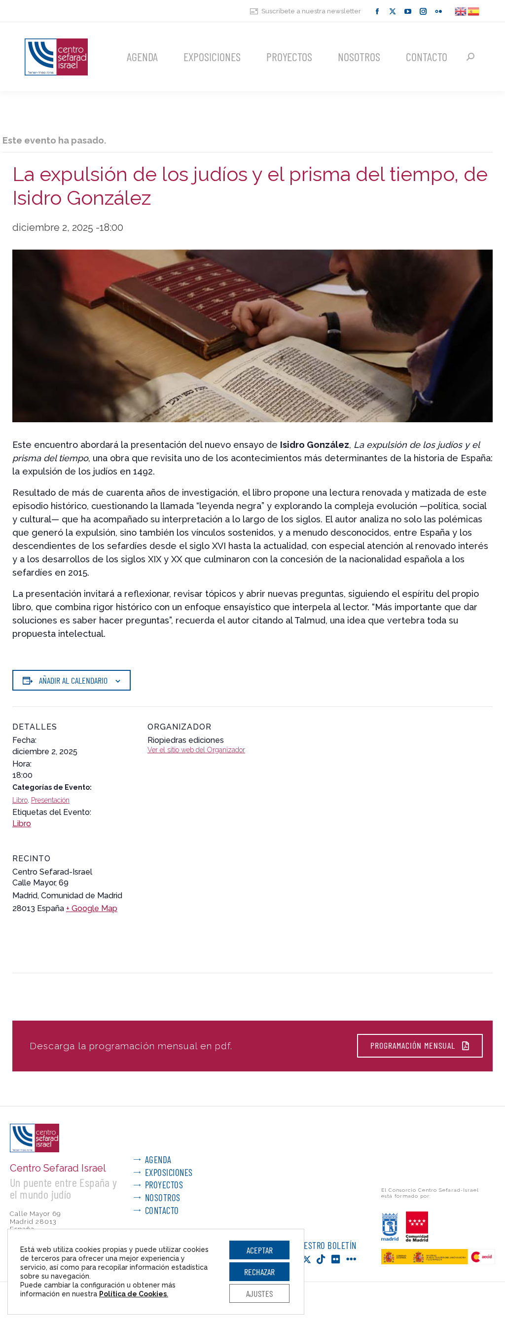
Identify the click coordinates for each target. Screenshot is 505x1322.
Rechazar (259, 1271)
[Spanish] (474, 10)
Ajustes (259, 1293)
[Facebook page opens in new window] (377, 11)
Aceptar (260, 1250)
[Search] (470, 56)
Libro (20, 800)
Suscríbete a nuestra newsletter (311, 11)
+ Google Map (91, 908)
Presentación (50, 800)
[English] (461, 10)
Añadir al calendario (73, 680)
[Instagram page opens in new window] (423, 11)
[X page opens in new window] (392, 11)
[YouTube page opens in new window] (407, 11)
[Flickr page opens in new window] (438, 11)
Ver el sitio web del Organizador (196, 750)
